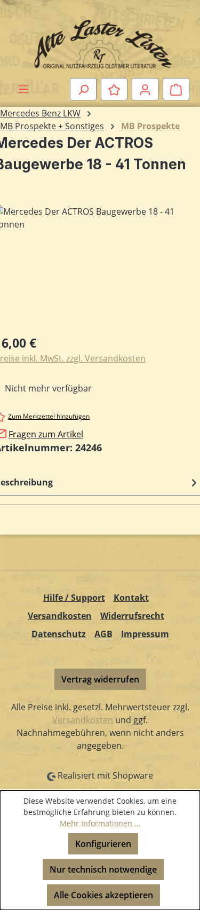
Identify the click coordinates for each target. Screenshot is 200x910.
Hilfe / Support (74, 597)
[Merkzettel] (114, 89)
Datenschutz (58, 634)
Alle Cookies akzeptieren (103, 895)
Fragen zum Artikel (46, 434)
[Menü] (23, 88)
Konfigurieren (103, 844)
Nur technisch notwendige (103, 869)
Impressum (145, 634)
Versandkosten (60, 616)
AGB (103, 634)
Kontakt (131, 597)
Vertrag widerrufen (100, 679)
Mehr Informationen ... (100, 823)
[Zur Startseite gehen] (100, 41)
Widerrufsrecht (132, 616)
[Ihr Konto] (145, 89)
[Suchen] (83, 89)
